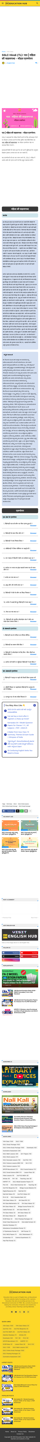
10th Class (10, 51)
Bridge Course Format (26, 1206)
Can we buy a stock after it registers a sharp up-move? (18, 717)
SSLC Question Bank (18, 1197)
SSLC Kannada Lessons (11, 1160)
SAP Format (25, 1231)
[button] (2, 3)
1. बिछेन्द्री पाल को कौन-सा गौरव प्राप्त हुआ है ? (18, 524)
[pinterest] (24, 1311)
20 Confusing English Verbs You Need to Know (20, 751)
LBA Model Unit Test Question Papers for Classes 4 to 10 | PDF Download (26, 1000)
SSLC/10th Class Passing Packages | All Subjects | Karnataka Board (25, 1126)
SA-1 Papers (26, 1154)
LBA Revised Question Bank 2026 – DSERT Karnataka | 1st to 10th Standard (25, 992)
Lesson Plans (29, 1172)
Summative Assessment (11, 1150)
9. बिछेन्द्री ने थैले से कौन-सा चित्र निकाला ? (17, 593)
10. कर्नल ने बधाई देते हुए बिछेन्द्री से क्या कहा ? (18, 602)
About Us (13, 1431)
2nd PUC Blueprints (10, 1188)
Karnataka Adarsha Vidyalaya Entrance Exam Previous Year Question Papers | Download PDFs (25, 1118)
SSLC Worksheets (25, 1234)
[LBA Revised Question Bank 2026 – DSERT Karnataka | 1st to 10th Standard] (7, 993)
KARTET (6, 1181)
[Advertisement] (20, 28)
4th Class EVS (24, 1200)
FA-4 (5, 1197)
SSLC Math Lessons (10, 1154)
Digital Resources (9, 1191)
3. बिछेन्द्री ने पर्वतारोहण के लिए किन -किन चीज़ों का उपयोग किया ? (19, 653)
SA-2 (29, 1163)
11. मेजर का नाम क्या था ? (11, 612)
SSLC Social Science (28, 1169)
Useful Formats (8, 1209)
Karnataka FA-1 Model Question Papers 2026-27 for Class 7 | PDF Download (24, 1410)
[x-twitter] (20, 1311)
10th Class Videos (9, 1200)
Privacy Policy (22, 1431)
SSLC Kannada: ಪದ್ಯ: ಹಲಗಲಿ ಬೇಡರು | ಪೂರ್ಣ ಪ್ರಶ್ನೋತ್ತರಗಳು (29, 850)
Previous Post (7, 917)
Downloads (32, 1147)
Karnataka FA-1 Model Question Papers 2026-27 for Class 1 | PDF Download (24, 1400)
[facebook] (11, 1311)
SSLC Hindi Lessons (23, 804)
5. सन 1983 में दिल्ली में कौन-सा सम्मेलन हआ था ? (19, 558)
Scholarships (8, 1237)
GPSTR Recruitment (10, 1169)
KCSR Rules (7, 1219)
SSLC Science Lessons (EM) (13, 1163)
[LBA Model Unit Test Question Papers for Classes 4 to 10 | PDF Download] (7, 1002)
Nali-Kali (22, 1191)
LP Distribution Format (11, 1231)
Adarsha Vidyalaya (9, 1225)
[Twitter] (18, 811)
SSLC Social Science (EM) (12, 1172)
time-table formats (28, 1222)
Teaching (32, 1185)
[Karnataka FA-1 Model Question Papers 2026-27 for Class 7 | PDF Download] (7, 1411)
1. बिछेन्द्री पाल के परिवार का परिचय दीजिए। (17, 635)
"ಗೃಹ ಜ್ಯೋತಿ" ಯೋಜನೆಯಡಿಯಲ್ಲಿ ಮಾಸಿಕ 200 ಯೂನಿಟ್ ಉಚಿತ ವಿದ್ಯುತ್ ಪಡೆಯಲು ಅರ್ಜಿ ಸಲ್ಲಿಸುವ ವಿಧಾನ (21, 744)
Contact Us (20, 1434)
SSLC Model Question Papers (23, 1181)
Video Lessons (8, 1175)
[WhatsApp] (22, 811)
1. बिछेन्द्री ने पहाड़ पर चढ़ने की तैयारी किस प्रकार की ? (20, 679)
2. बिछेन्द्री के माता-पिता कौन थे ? (14, 533)
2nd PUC (27, 1160)
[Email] (26, 811)
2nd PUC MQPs (22, 1175)
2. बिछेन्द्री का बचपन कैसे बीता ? (14, 645)
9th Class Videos (9, 1216)
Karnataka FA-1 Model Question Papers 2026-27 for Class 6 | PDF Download (24, 1419)
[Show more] (30, 811)
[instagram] (28, 1311)
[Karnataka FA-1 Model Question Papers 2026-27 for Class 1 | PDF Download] (7, 1401)
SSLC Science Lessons (11, 1166)
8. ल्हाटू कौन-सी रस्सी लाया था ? (13, 585)
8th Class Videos (24, 1212)
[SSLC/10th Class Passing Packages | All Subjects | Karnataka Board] (7, 1128)
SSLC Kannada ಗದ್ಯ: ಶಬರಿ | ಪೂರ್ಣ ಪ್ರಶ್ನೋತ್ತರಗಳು (29, 833)
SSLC (15, 804)
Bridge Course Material (28, 1188)
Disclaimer (32, 1431)
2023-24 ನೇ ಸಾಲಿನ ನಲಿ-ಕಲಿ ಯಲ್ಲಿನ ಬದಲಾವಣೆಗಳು (19, 710)
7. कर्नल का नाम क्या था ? (11, 577)
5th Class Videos (28, 1203)
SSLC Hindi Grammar (18, 1185)
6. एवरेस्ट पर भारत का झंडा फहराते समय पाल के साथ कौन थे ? (19, 569)
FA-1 (14, 1178)
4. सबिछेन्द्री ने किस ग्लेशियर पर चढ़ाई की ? (17, 548)
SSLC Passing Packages (23, 1219)
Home (3, 51)
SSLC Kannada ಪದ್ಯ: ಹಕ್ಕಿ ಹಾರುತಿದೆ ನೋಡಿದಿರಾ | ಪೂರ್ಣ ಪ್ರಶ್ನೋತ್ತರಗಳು (9, 851)
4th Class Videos (23, 1209)
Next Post (34, 917)
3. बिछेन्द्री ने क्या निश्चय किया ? (13, 541)
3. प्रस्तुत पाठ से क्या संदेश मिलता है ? (15, 697)
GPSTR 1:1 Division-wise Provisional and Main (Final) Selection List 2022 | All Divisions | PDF (26, 1011)
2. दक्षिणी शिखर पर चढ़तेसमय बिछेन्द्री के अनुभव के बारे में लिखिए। (19, 688)
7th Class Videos (9, 1212)
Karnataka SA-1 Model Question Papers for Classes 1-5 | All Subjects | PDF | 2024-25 (20, 725)
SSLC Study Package (24, 806)
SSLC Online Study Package (9, 806)
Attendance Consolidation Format (14, 1228)
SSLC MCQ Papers (10, 1234)
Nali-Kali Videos (9, 1194)
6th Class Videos (9, 1206)
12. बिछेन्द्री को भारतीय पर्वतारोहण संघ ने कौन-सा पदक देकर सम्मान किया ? (18, 620)
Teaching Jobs (25, 1178)
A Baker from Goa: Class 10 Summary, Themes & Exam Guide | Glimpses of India (21, 734)
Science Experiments (23, 1237)
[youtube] (15, 1311)
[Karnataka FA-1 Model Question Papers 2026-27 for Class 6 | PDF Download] (7, 1420)
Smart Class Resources (11, 1222)
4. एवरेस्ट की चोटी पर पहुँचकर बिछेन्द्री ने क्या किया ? (20, 662)
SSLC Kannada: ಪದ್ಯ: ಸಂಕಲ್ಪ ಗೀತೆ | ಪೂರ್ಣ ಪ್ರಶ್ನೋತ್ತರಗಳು (10, 833)
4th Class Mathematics (11, 1203)
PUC (5, 1185)
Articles (6, 1178)
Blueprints (22, 1216)
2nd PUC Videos (23, 1194)
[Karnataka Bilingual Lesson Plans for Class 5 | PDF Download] (7, 1387)
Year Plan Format (9, 1240)
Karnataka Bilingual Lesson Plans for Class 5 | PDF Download (25, 1385)
